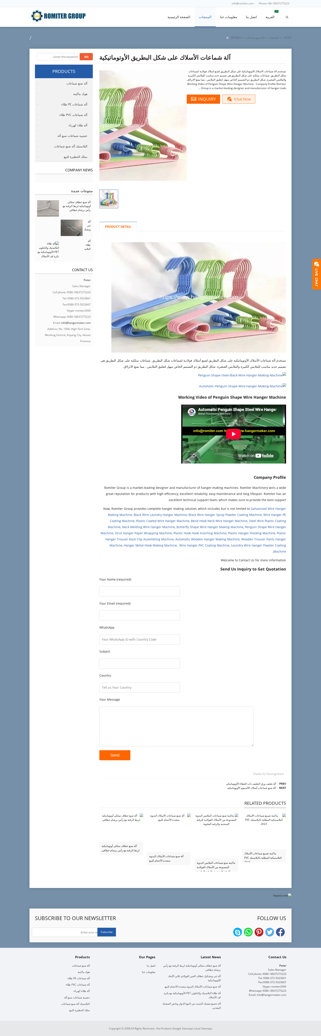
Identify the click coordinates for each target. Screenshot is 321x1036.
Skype (237, 932)
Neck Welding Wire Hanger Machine (148, 527)
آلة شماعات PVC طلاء (73, 115)
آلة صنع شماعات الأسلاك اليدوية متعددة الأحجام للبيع (166, 858)
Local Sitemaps (203, 1028)
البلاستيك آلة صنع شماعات (70, 146)
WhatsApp (248, 932)
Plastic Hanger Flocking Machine (251, 533)
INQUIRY (207, 99)
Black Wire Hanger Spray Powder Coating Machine (225, 515)
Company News (79, 170)
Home (288, 38)
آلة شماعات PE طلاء (74, 104)
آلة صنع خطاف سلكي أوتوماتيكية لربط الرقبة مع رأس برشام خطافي (121, 848)
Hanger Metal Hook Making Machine (150, 545)
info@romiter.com (243, 3)
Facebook (280, 932)
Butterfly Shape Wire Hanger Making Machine (209, 527)
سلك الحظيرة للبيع (75, 157)
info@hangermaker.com (76, 323)
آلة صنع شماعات (255, 38)
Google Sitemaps (183, 1028)
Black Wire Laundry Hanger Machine (160, 515)
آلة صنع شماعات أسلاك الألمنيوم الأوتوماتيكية (251, 788)
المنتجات (205, 17)
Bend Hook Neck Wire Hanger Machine (219, 521)
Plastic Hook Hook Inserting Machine (199, 533)
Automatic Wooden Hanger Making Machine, (207, 539)
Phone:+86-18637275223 (274, 3)
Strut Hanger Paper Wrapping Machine (143, 533)
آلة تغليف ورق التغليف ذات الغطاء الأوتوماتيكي (251, 784)
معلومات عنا (228, 17)
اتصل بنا (251, 17)
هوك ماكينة (80, 94)
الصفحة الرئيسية (178, 17)
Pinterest (259, 932)
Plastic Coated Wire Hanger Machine (162, 521)
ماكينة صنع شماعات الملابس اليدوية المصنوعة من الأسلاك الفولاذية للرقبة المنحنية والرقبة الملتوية (216, 865)
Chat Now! (242, 99)
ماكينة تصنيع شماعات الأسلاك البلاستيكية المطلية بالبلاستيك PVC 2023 (263, 856)
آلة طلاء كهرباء (78, 125)
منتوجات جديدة (82, 190)
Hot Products (164, 1028)
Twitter (269, 932)
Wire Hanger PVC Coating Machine (204, 545)
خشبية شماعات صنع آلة (72, 136)
